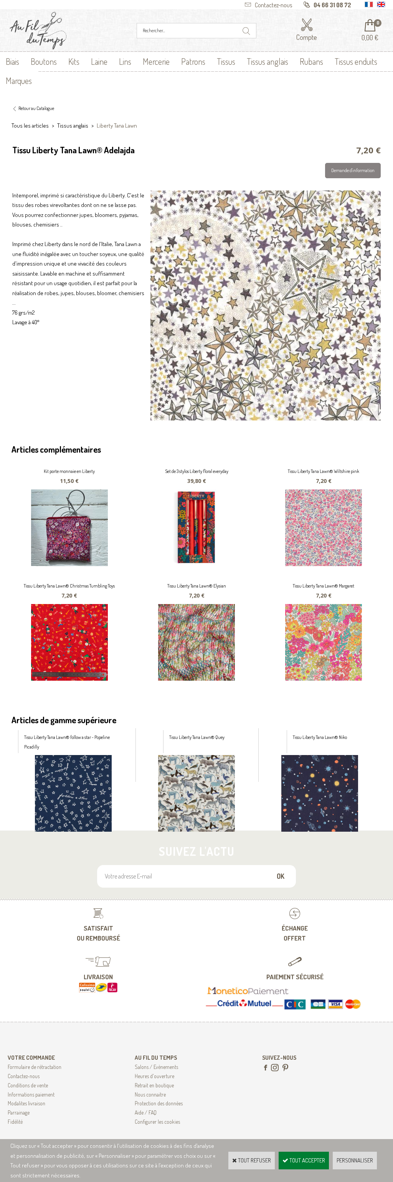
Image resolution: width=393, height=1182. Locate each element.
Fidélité (15, 1121)
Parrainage (19, 1112)
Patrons (193, 61)
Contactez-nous (24, 1076)
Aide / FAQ (146, 1112)
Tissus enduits (356, 61)
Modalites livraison (26, 1103)
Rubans (311, 61)
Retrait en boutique (154, 1085)
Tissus (226, 61)
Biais (12, 61)
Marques (19, 80)
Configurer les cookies (157, 1121)
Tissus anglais (267, 61)
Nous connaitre (150, 1094)
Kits (73, 61)
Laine (99, 61)
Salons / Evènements (156, 1067)
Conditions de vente (28, 1085)
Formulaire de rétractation (34, 1067)
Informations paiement (31, 1094)
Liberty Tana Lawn (117, 125)
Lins (125, 61)
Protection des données (159, 1103)
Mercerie (156, 61)
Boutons (44, 61)
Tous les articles (30, 125)
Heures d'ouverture (154, 1076)
